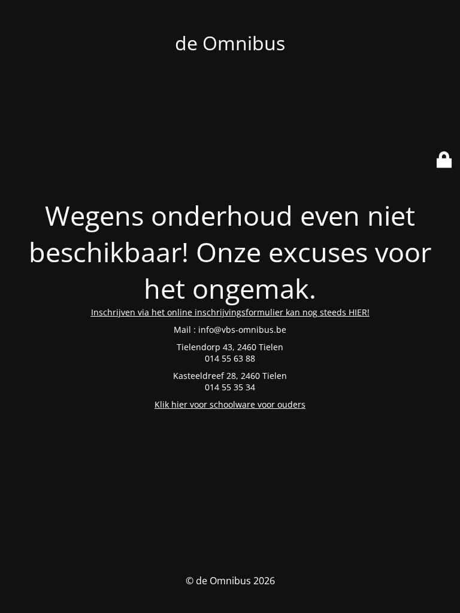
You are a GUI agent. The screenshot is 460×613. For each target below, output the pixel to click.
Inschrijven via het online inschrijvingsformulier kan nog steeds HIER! (230, 312)
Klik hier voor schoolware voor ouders (230, 404)
